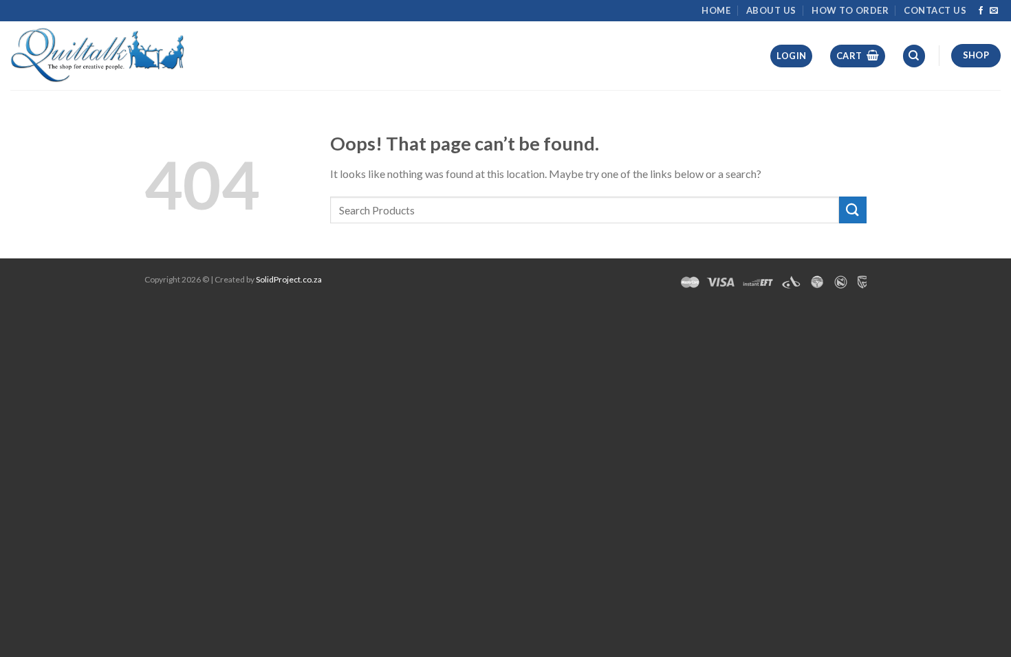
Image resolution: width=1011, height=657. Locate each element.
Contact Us (935, 10)
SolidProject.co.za (289, 279)
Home (716, 10)
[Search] (914, 56)
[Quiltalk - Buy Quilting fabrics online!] (97, 55)
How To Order (850, 10)
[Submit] (853, 210)
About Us (771, 10)
